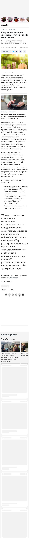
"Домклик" (13, 278)
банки (4, 289)
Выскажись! (6, 51)
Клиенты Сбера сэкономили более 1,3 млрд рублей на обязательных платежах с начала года (13, 116)
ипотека (11, 289)
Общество (12, 29)
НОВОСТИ (4, 29)
